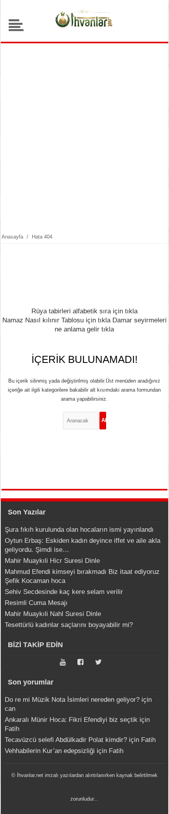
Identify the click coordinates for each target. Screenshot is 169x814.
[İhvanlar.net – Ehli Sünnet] (84, 29)
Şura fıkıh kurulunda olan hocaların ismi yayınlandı (79, 529)
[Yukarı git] (153, 800)
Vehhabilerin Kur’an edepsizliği (50, 751)
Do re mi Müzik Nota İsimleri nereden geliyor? (72, 699)
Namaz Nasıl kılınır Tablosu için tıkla (56, 320)
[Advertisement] (84, 137)
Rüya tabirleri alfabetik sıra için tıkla (84, 311)
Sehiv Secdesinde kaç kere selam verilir (64, 592)
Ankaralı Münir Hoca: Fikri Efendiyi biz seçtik (71, 719)
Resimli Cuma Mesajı (36, 603)
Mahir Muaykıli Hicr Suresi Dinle (52, 560)
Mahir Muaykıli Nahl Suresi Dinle (53, 614)
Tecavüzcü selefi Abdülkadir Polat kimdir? (66, 740)
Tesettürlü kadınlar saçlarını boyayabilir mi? (69, 625)
